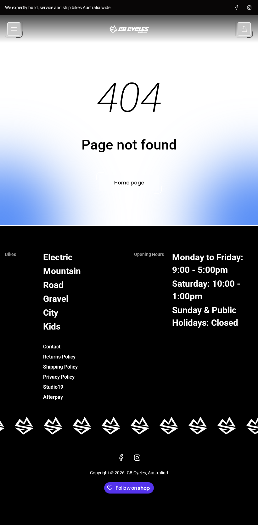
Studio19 (53, 387)
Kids (51, 326)
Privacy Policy (59, 377)
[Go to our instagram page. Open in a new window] (249, 7)
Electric (58, 257)
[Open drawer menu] (14, 29)
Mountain (62, 271)
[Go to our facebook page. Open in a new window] (236, 7)
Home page (129, 182)
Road (53, 285)
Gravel (55, 299)
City (50, 313)
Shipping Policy (60, 367)
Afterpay (53, 397)
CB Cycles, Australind (147, 472)
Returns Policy (59, 357)
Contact (51, 347)
